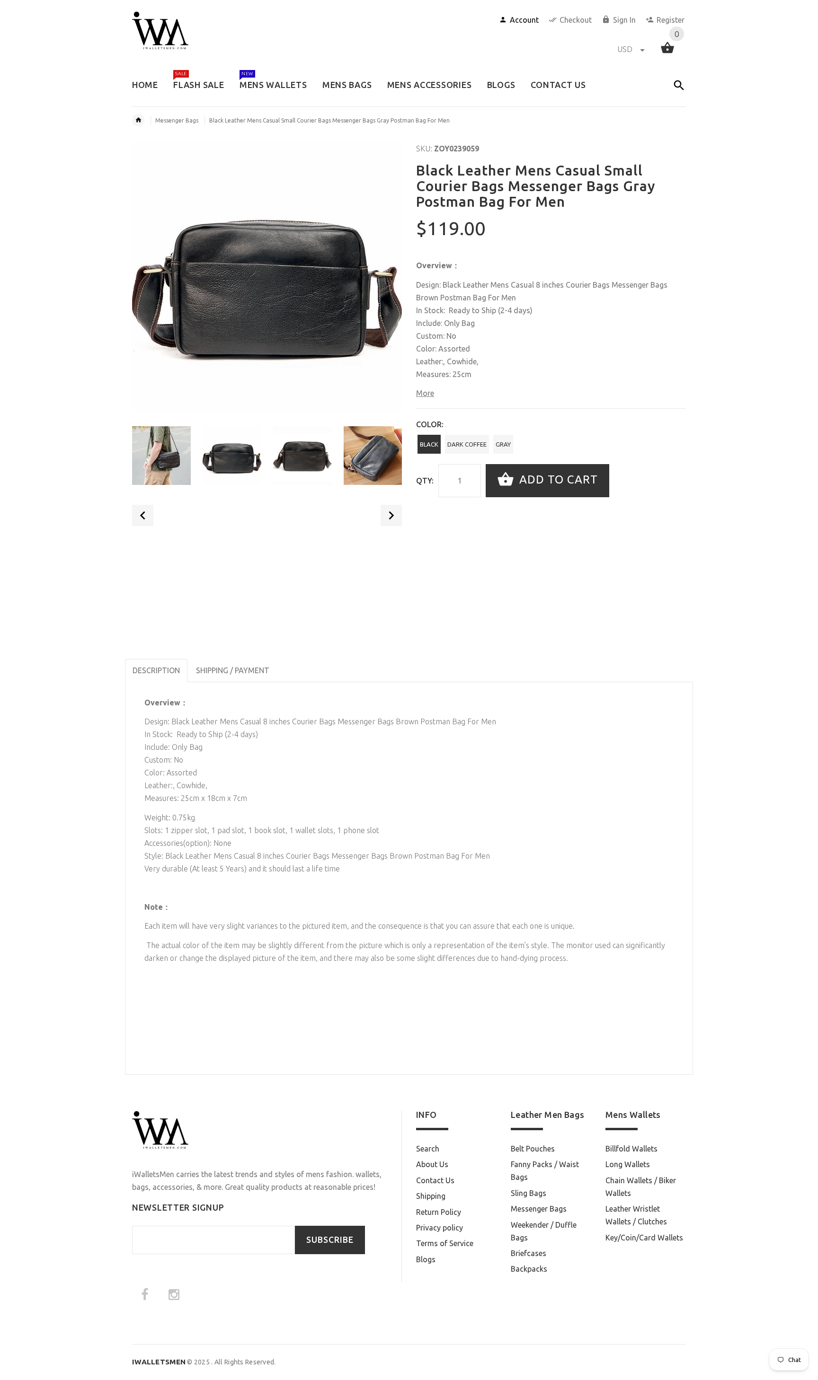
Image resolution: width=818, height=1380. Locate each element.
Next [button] (391, 515)
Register (671, 20)
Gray (503, 444)
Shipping (430, 1196)
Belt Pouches (533, 1148)
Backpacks (529, 1269)
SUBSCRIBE (330, 1239)
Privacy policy (439, 1227)
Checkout (576, 20)
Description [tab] (156, 670)
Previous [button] (142, 515)
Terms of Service (444, 1243)
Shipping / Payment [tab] (232, 670)
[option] (161, 455)
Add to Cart (557, 479)
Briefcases (528, 1253)
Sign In (624, 20)
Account (524, 20)
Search (427, 1148)
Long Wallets (627, 1164)
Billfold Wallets (631, 1148)
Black (429, 444)
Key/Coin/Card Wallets (644, 1237)
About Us (432, 1164)
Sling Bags (528, 1193)
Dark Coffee (467, 444)
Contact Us (435, 1180)
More (425, 393)
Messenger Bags (176, 120)
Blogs (426, 1259)
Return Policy (438, 1212)
